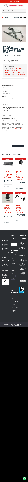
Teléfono (5, 102)
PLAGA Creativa (15, 325)
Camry (13, 273)
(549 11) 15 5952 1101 (5, 265)
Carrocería (14, 296)
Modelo (4, 113)
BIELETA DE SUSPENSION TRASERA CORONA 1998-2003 (20, 208)
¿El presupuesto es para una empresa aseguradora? (13, 108)
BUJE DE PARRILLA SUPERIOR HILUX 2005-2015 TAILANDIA (7, 209)
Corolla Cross (13, 267)
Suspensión (14, 307)
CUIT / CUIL (5, 91)
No (8, 110)
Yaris (13, 260)
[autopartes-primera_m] (14, 5)
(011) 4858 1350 (5, 248)
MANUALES (8, 72)
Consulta (4, 131)
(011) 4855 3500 (5, 245)
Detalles (7, 186)
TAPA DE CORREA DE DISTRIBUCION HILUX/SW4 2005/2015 (8, 174)
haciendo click (17, 128)
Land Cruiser (13, 282)
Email (4, 96)
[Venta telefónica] (24, 478)
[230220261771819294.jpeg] (14, 33)
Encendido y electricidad (14, 300)
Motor (13, 304)
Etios (13, 270)
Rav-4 (13, 275)
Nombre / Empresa (8, 85)
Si (4, 110)
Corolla (13, 263)
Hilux (13, 258)
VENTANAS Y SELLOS (19, 74)
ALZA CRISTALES (16, 70)
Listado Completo (14, 311)
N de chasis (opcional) (9, 118)
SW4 (13, 278)
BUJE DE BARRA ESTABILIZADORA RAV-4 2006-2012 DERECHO (21, 175)
